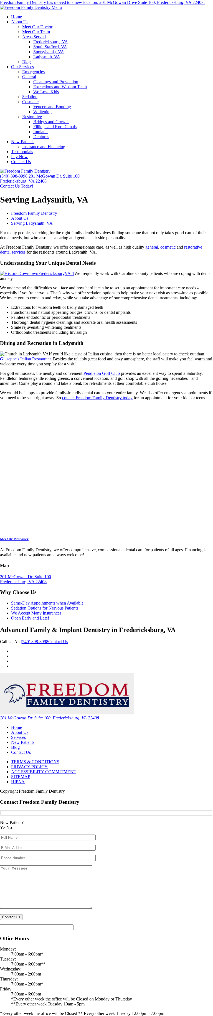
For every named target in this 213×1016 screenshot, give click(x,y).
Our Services (22, 66)
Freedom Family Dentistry (34, 213)
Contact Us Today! (16, 186)
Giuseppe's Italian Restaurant (25, 359)
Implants (40, 131)
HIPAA (18, 781)
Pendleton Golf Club (101, 373)
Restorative (32, 116)
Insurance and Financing (43, 146)
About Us (19, 21)
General (29, 76)
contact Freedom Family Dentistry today (97, 397)
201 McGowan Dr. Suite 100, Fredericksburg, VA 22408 (49, 718)
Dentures (41, 136)
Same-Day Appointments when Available (47, 603)
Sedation (29, 96)
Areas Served (34, 36)
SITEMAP (20, 776)
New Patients (22, 141)
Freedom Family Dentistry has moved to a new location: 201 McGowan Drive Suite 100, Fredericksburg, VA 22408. (102, 2)
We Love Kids (46, 91)
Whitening (42, 111)
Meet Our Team (36, 31)
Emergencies (33, 71)
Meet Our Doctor (37, 26)
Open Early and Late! (30, 618)
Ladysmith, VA (46, 56)
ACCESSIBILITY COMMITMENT (43, 771)
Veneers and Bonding (52, 106)
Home (16, 16)
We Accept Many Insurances (36, 613)
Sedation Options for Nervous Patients (44, 608)
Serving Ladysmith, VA (32, 223)
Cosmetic (30, 101)
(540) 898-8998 (34, 641)
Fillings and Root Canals (55, 126)
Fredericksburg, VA (50, 41)
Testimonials (22, 151)
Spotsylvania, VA (48, 51)
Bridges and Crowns (51, 121)
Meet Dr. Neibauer (14, 539)
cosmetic (168, 247)
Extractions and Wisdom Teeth (60, 86)
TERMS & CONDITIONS (35, 761)
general (151, 247)
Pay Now (19, 156)
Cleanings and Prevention (55, 81)
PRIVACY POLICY (29, 766)
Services (18, 737)
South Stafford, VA (50, 46)
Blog (26, 61)
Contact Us (21, 161)
